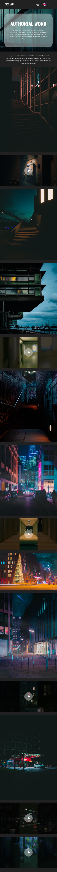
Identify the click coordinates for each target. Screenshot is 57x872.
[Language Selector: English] (47, 4)
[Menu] (37, 4)
